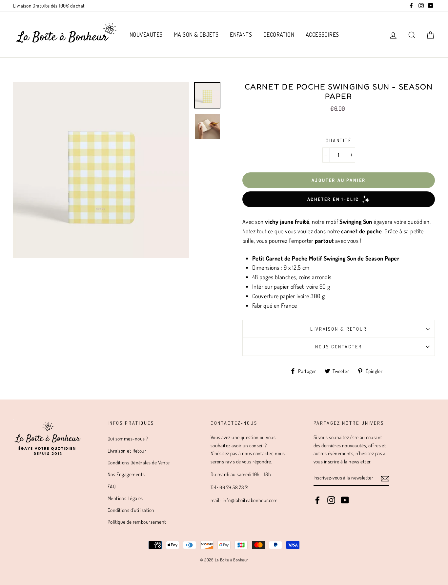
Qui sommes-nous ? (128, 438)
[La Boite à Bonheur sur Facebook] (317, 500)
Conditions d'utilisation (131, 510)
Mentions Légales (125, 498)
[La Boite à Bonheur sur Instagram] (331, 500)
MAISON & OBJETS (196, 34)
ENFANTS (241, 34)
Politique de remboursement (137, 521)
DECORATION (279, 34)
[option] (101, 170)
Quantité (339, 140)
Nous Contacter (338, 346)
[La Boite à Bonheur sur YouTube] (345, 500)
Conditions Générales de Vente (139, 462)
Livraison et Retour (127, 450)
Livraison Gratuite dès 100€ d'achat (49, 5)
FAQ (111, 486)
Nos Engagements (126, 474)
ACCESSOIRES (322, 34)
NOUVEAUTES (146, 34)
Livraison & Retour (338, 329)
